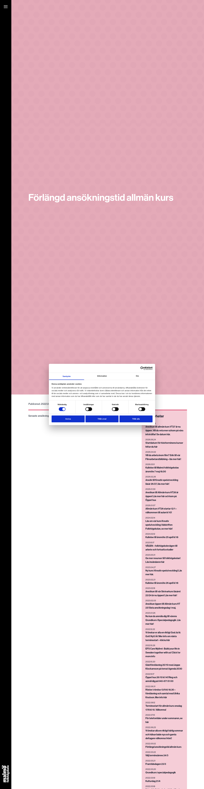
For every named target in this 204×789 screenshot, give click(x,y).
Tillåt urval (102, 419)
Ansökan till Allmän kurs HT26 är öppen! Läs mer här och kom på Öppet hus (161, 496)
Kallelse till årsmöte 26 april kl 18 (161, 582)
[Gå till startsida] (6, 773)
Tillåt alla (136, 419)
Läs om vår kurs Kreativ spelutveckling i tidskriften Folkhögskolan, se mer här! (159, 525)
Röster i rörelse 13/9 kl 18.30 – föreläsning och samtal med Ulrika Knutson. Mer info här (162, 693)
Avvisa (68, 419)
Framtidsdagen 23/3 (155, 763)
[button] (5, 6)
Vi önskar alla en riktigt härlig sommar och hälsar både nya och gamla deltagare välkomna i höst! (164, 734)
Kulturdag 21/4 (152, 781)
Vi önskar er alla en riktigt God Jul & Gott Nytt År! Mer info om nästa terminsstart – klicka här (163, 636)
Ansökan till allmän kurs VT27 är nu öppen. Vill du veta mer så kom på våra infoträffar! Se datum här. (164, 430)
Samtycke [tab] (67, 376)
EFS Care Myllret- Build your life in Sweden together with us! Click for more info (162, 652)
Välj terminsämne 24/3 (156, 755)
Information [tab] (102, 376)
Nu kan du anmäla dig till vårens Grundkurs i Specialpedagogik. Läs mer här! (163, 620)
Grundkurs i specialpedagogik (160, 772)
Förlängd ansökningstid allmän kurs (163, 746)
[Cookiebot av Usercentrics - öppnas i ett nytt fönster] (142, 368)
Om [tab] (137, 376)
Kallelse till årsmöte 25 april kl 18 (161, 537)
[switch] (88, 409)
